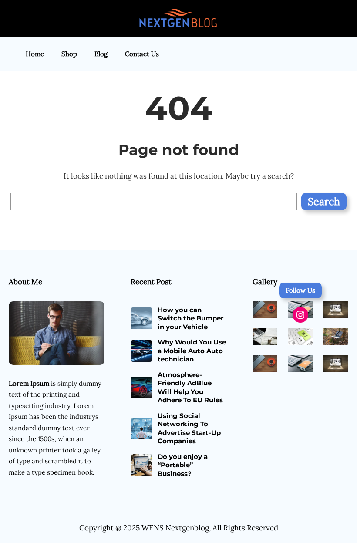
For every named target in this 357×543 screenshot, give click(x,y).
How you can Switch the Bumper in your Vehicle (190, 318)
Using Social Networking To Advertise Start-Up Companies (189, 428)
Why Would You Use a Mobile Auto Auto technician (192, 350)
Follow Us (300, 290)
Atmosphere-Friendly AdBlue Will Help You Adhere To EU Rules (190, 388)
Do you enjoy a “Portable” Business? (183, 465)
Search (324, 201)
